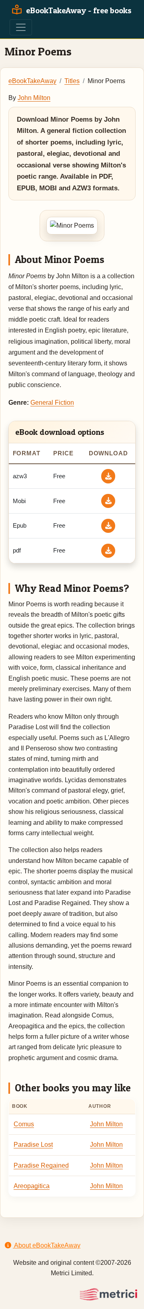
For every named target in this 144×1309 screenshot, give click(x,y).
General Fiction (52, 402)
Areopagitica (32, 1186)
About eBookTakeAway (46, 1245)
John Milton (34, 97)
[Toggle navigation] (21, 27)
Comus (24, 1124)
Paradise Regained (41, 1165)
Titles (72, 80)
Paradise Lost (33, 1144)
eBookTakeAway (32, 80)
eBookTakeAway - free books (78, 10)
